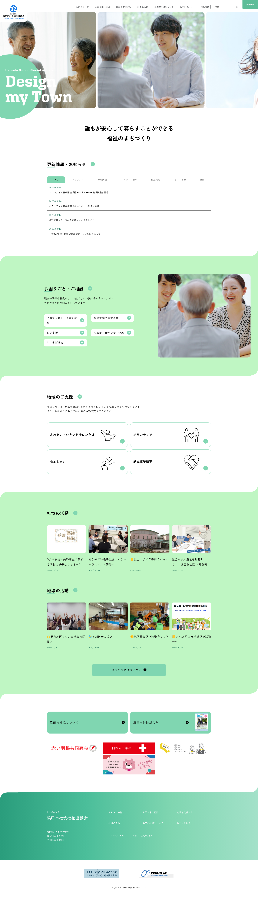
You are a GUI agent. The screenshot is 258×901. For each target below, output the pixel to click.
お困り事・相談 (102, 7)
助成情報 (155, 179)
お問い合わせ (186, 7)
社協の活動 (142, 7)
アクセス (134, 835)
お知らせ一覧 (82, 7)
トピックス (78, 179)
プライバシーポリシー (118, 835)
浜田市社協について (164, 7)
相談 (202, 179)
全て (56, 179)
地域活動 (102, 179)
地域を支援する (123, 7)
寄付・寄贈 (180, 179)
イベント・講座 (129, 179)
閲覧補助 (205, 6)
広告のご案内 (146, 835)
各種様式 (250, 4)
